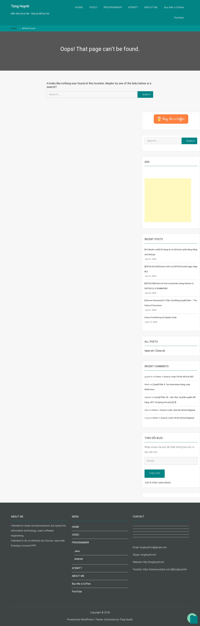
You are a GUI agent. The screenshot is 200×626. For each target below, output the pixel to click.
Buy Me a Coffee (174, 7)
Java (77, 551)
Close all (160, 350)
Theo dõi (154, 473)
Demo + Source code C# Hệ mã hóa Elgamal (173, 418)
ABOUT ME (151, 7)
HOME (79, 7)
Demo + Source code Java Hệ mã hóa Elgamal (173, 410)
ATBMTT (133, 7)
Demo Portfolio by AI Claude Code (161, 317)
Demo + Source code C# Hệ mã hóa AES (174, 376)
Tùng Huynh (20, 6)
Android (78, 558)
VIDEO (93, 7)
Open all (149, 350)
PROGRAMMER (113, 7)
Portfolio (179, 17)
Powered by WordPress (80, 619)
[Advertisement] (168, 200)
